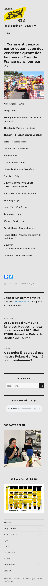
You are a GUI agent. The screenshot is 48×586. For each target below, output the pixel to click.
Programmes (10, 528)
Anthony (11, 284)
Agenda (7, 540)
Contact (8, 571)
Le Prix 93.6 (9, 552)
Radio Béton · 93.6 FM (20, 25)
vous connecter (22, 301)
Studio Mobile (10, 534)
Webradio (8, 522)
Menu (7, 33)
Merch (7, 546)
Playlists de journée (36, 284)
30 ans (7, 559)
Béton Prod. (10, 565)
